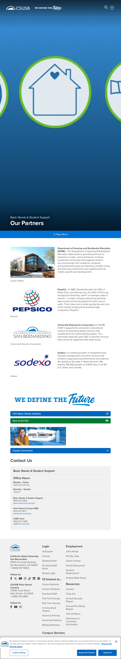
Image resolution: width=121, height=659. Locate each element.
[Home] (18, 8)
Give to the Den (21, 420)
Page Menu (61, 234)
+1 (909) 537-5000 (19, 568)
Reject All (107, 652)
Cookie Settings (19, 652)
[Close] (116, 641)
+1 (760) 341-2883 (19, 596)
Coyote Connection (23, 450)
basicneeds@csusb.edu (24, 503)
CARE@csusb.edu (21, 524)
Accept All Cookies (87, 652)
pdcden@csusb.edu (22, 513)
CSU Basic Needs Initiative (27, 413)
